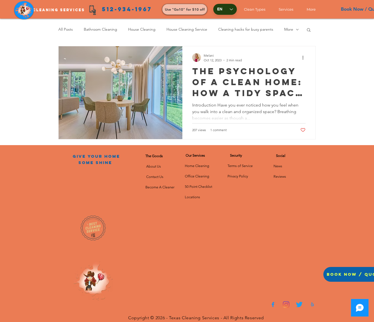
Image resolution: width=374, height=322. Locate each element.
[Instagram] (286, 304)
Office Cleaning (197, 176)
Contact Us (154, 177)
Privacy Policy (238, 176)
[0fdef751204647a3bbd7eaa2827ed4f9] (273, 304)
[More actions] (304, 57)
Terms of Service (240, 166)
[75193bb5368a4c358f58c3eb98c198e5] (312, 304)
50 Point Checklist (198, 187)
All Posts (65, 29)
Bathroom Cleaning (100, 29)
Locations (192, 197)
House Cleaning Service (186, 29)
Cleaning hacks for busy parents (245, 29)
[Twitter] (299, 304)
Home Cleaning (197, 166)
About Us (154, 166)
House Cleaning (142, 29)
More (288, 29)
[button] (257, 9)
